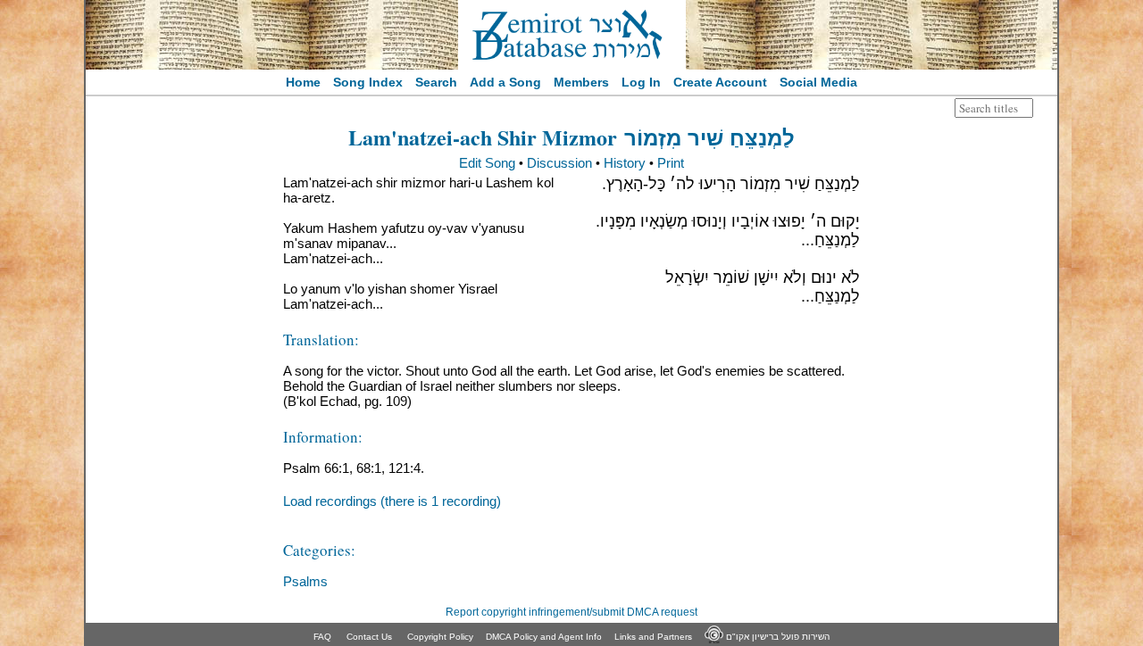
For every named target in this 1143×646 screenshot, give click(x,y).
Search (436, 82)
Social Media (818, 82)
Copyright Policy (440, 637)
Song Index (368, 82)
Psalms (305, 581)
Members (581, 82)
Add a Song (505, 82)
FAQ (322, 637)
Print (670, 162)
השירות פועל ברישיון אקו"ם (776, 637)
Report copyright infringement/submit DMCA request (571, 612)
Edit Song (487, 162)
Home (303, 82)
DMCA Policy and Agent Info (544, 637)
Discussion (559, 162)
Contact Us (369, 637)
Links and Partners (653, 637)
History (625, 162)
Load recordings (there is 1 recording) (392, 501)
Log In (641, 82)
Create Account (720, 82)
